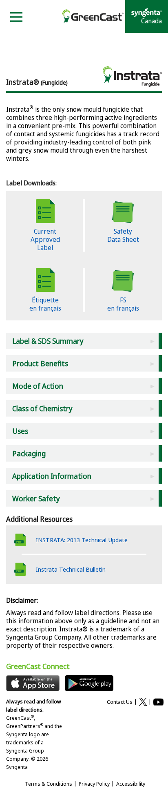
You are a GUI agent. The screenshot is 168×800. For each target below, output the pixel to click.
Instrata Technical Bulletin (71, 569)
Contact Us (120, 701)
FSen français (123, 304)
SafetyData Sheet (123, 235)
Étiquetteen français (45, 304)
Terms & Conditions (48, 783)
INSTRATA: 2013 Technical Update (82, 540)
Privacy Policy (94, 783)
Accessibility (130, 783)
